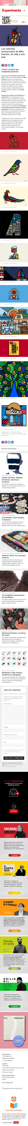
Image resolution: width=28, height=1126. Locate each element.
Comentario (7, 703)
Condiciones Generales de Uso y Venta (13, 1067)
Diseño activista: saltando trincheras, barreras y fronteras (12, 480)
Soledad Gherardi (5, 432)
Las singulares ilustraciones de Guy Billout (13, 596)
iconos (16, 433)
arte (10, 433)
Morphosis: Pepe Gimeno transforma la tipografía (12, 674)
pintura (6, 435)
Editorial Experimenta (8, 1077)
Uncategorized (6, 553)
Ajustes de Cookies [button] (7, 1122)
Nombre (6, 727)
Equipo (4, 1079)
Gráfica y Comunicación (8, 475)
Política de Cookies (16, 1119)
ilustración (20, 433)
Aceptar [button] (16, 1122)
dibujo (13, 433)
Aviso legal (5, 1065)
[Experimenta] (11, 10)
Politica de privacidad (8, 1070)
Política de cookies (7, 1072)
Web (4, 742)
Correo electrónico (10, 734)
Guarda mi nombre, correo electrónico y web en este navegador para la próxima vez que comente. (13, 751)
